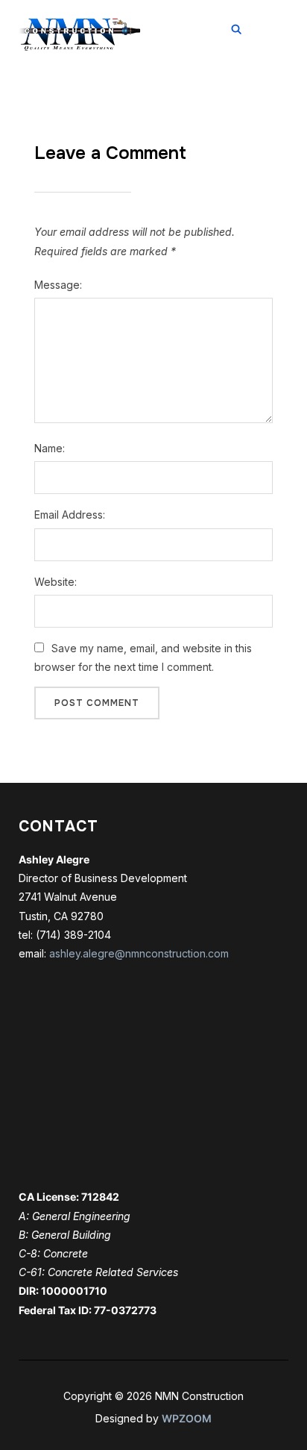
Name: (49, 448)
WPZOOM (187, 1418)
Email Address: (69, 514)
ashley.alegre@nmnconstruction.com (139, 953)
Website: (55, 581)
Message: (58, 284)
